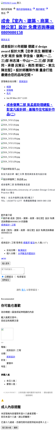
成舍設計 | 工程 (8, 225)
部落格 (10, 90)
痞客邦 (26, 243)
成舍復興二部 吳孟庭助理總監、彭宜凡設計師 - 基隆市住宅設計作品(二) (31, 109)
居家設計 (23, 81)
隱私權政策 (48, 392)
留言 (32, 243)
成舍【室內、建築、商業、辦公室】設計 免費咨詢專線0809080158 (27, 27)
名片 (9, 93)
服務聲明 (29, 395)
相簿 (9, 87)
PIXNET (13, 392)
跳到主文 (5, 40)
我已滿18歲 (6, 428)
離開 (15, 428)
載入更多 (5, 263)
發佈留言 (5, 280)
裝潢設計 (22, 250)
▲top (3, 258)
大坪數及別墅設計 (26, 253)
